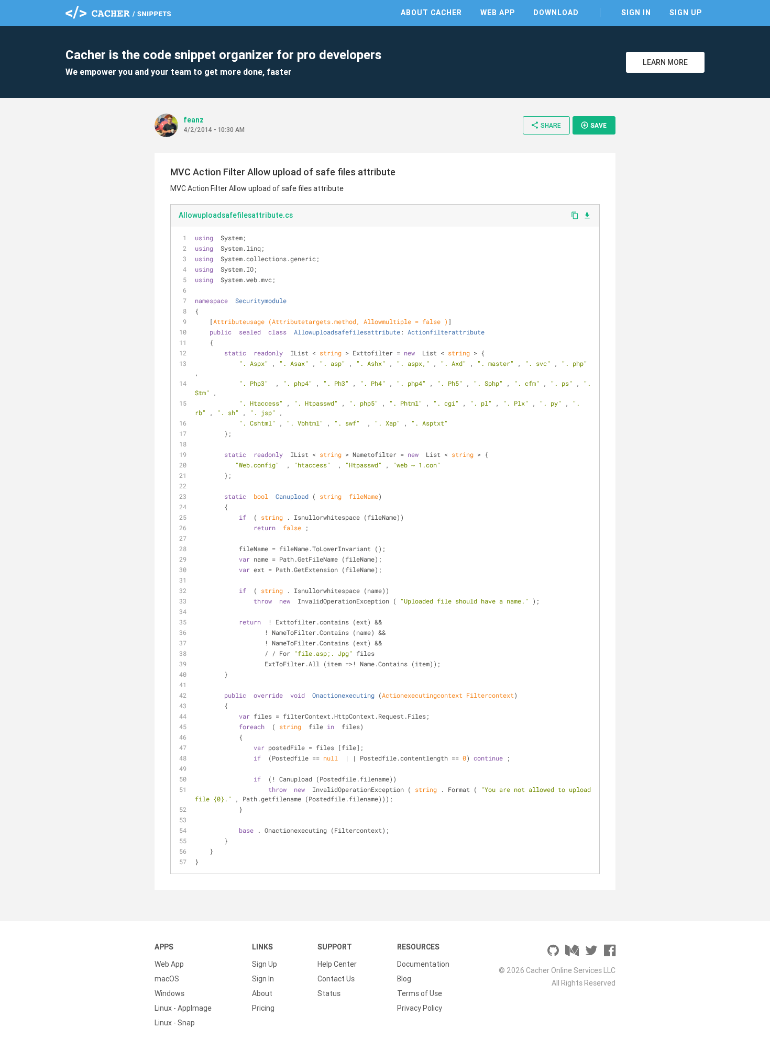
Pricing (263, 1008)
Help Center (337, 964)
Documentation (423, 964)
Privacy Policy (419, 1008)
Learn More (665, 62)
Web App (497, 12)
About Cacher (431, 12)
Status (328, 993)
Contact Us (336, 978)
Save (593, 125)
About (262, 993)
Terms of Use (419, 993)
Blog (404, 978)
